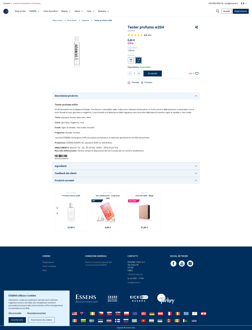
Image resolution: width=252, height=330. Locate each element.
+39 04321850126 (215, 3)
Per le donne (72, 20)
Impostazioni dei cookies (41, 320)
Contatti (6, 3)
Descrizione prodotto (66, 95)
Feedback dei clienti (65, 173)
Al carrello (152, 73)
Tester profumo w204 (103, 20)
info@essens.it (231, 3)
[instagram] (190, 263)
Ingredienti (61, 166)
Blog (44, 270)
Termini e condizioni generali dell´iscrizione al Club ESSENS (98, 263)
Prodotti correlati (64, 180)
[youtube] (182, 263)
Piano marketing (49, 266)
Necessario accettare (36, 313)
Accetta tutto (17, 320)
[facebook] (173, 263)
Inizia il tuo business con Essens (27, 3)
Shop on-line (20, 11)
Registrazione (240, 11)
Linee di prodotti (50, 11)
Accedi (226, 11)
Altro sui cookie (15, 313)
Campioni (85, 20)
